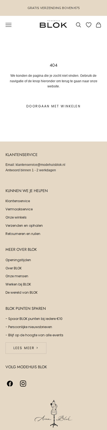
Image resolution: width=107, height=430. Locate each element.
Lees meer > (25, 348)
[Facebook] (9, 383)
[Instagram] (23, 383)
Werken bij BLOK (18, 284)
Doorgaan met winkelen (53, 106)
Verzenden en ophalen (24, 225)
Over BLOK (13, 268)
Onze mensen (16, 276)
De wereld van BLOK (21, 292)
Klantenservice (17, 201)
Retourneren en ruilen (22, 233)
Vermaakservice (19, 209)
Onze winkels (16, 217)
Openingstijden (18, 260)
